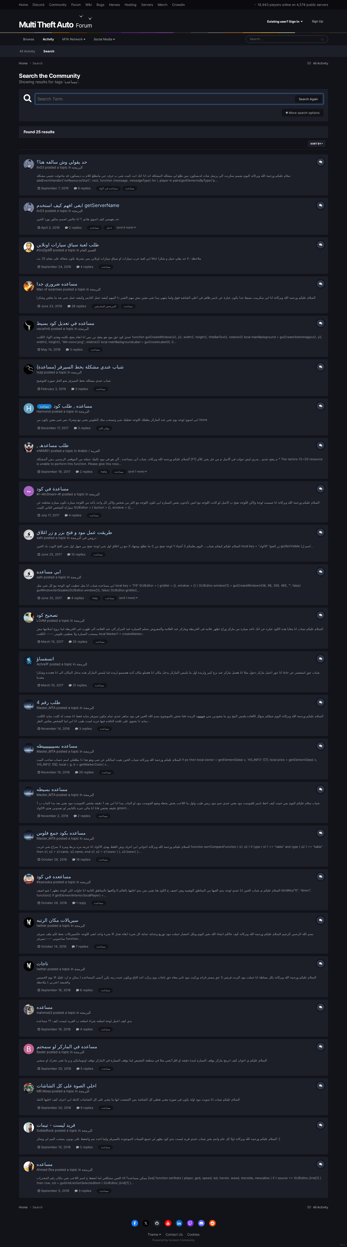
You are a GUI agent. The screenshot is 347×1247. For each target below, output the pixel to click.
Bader (41, 1052)
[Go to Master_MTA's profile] (29, 705)
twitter (42, 926)
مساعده (45, 1007)
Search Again (308, 99)
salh (40, 538)
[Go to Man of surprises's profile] (29, 286)
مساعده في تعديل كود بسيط (65, 323)
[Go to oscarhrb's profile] (29, 325)
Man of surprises (49, 289)
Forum (76, 5)
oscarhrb (43, 329)
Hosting (130, 5)
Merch (162, 5)
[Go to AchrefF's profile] (29, 661)
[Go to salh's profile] (29, 535)
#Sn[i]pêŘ (44, 250)
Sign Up (317, 21)
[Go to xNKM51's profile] (29, 448)
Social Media (103, 39)
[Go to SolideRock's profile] (29, 1127)
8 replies (84, 188)
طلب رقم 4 (48, 702)
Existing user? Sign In (284, 21)
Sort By (316, 143)
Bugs (100, 5)
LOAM (41, 620)
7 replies (81, 946)
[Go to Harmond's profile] (29, 408)
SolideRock (45, 1130)
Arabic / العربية (89, 451)
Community (58, 5)
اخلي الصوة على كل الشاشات (67, 1086)
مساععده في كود (54, 876)
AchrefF (43, 664)
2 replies (75, 227)
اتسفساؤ (45, 659)
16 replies (82, 859)
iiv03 (40, 167)
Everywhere (303, 39)
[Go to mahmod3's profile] (29, 1009)
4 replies (86, 267)
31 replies (79, 685)
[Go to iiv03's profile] (29, 164)
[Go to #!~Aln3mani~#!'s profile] (29, 491)
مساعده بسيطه (52, 789)
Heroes (114, 5)
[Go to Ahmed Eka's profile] (29, 1166)
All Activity (27, 51)
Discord (38, 5)
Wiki (88, 5)
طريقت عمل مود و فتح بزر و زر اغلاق (74, 532)
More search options (304, 113)
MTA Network (73, 39)
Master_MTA (46, 708)
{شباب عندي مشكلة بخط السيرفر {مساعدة (80, 367)
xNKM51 (43, 451)
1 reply (80, 903)
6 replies (86, 990)
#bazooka (44, 882)
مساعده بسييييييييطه (57, 746)
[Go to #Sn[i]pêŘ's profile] (29, 247)
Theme (153, 1234)
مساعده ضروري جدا (57, 284)
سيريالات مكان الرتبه (57, 920)
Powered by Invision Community (173, 1240)
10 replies (77, 554)
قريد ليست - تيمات (56, 1125)
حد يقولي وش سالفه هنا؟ (62, 162)
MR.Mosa (44, 1091)
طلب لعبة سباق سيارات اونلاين (68, 245)
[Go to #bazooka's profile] (29, 879)
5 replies (86, 1068)
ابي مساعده (49, 572)
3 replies (76, 349)
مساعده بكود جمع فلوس (61, 833)
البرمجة (77, 167)
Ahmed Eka (45, 1170)
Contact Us (174, 1234)
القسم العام (88, 250)
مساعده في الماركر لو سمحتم (67, 1046)
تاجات (42, 963)
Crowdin (178, 5)
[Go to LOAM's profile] (29, 617)
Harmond (44, 411)
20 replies (86, 772)
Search (48, 51)
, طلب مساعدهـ (53, 445)
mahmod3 (44, 1013)
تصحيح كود (47, 615)
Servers (147, 5)
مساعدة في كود (53, 489)
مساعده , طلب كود (73, 406)
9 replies (86, 1108)
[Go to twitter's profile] (29, 922)
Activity (48, 39)
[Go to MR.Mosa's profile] (29, 1088)
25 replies (79, 641)
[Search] (322, 39)
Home (23, 5)
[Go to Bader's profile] (29, 1049)
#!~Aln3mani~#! (49, 494)
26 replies (78, 306)
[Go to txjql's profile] (29, 369)
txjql (40, 372)
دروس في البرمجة (83, 538)
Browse (28, 39)
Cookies (193, 1234)
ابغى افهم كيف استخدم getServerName (78, 205)
